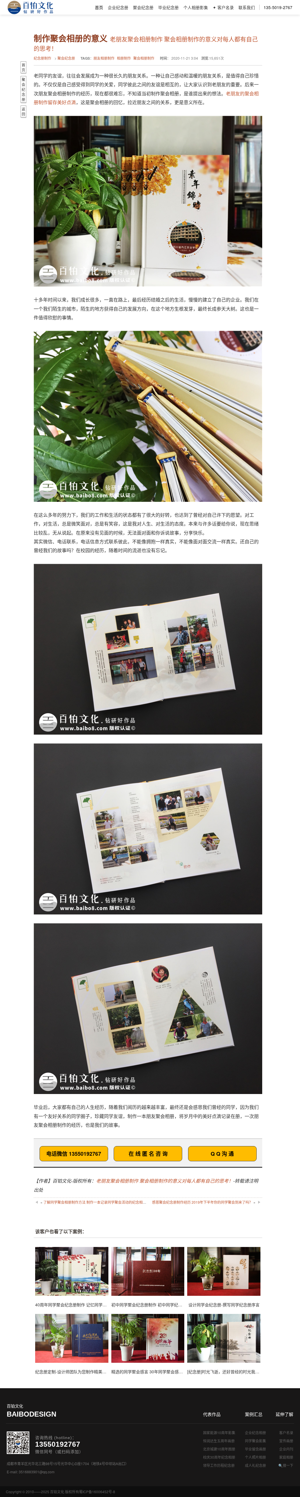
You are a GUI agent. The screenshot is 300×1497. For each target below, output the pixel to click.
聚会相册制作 (143, 58)
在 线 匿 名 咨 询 (148, 1153)
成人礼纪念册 (255, 1465)
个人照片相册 (255, 1457)
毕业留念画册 (255, 1448)
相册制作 (124, 58)
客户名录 (286, 1432)
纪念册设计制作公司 (30, 7)
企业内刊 (286, 1448)
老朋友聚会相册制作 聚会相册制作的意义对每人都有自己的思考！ (164, 1180)
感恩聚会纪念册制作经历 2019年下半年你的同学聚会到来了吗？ (202, 1202)
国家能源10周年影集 (219, 1432)
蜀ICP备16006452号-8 (97, 1491)
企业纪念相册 (255, 1432)
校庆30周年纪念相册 (219, 1457)
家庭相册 (286, 1457)
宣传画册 (286, 1440)
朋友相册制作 (104, 58)
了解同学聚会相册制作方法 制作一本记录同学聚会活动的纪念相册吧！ (98, 1202)
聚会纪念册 (143, 7)
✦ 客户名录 (223, 7)
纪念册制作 (42, 58)
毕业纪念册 (168, 7)
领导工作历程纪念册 (219, 1465)
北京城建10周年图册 (219, 1448)
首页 (99, 7)
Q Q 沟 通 (222, 1153)
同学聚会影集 (255, 1440)
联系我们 (246, 7)
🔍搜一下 (285, 1465)
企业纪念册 (118, 7)
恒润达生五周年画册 (219, 1440)
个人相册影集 (195, 7)
